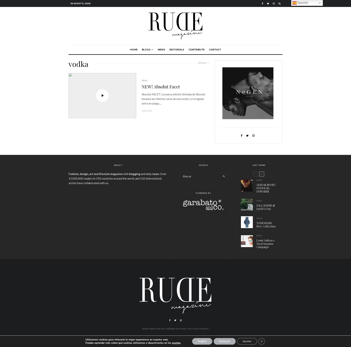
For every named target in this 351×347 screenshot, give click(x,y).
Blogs (146, 49)
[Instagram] (274, 4)
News (161, 49)
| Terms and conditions (197, 328)
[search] (224, 176)
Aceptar (202, 341)
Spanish (302, 2)
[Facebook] (262, 4)
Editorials (176, 49)
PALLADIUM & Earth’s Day (265, 207)
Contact (215, 49)
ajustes (176, 343)
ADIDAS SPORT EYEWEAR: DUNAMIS (265, 188)
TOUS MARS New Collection (265, 224)
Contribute (196, 49)
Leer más (147, 111)
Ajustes (247, 341)
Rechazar (224, 341)
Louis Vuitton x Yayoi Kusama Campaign (265, 244)
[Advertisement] (118, 223)
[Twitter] (268, 4)
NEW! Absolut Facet (161, 86)
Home (133, 49)
